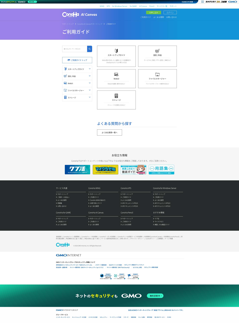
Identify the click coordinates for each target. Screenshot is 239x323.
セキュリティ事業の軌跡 (151, 267)
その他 (169, 317)
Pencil (151, 6)
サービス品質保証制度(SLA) (109, 239)
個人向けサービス (160, 317)
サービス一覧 (162, 6)
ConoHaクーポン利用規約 (107, 237)
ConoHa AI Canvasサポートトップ (89, 24)
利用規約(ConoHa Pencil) (171, 237)
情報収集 (133, 317)
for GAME (133, 6)
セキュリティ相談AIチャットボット (134, 265)
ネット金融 (141, 317)
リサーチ (125, 317)
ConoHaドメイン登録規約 (71, 237)
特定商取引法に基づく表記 (74, 239)
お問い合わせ (171, 17)
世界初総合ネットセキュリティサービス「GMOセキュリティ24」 (74, 265)
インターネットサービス (63, 317)
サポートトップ (68, 24)
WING (102, 6)
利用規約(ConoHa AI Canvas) (153, 237)
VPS (108, 6)
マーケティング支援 (115, 317)
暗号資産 (149, 317)
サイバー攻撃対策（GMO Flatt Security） (118, 267)
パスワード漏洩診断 (101, 265)
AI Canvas (143, 6)
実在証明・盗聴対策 (61, 267)
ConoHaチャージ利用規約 (89, 237)
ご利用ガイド (145, 17)
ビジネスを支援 (93, 317)
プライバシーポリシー (137, 239)
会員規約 (58, 237)
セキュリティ (103, 317)
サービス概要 (169, 239)
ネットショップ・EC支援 (79, 317)
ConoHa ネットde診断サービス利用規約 (130, 237)
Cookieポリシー (150, 239)
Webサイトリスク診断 (115, 265)
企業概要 (160, 239)
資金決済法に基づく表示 (91, 239)
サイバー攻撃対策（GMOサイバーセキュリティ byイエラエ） (87, 267)
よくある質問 (158, 17)
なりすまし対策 (137, 267)
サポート (173, 6)
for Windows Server (119, 6)
